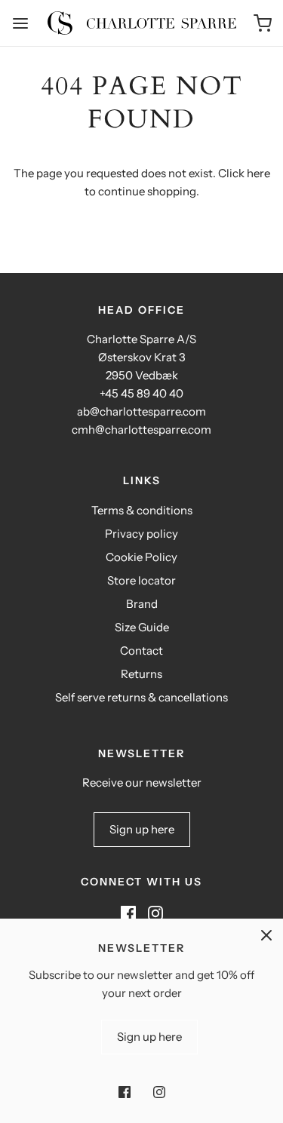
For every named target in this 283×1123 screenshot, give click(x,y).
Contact (141, 650)
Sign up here (141, 829)
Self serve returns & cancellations (141, 697)
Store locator (141, 580)
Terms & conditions (141, 510)
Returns (141, 674)
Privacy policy (141, 533)
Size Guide (142, 627)
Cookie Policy (141, 557)
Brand (142, 604)
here (258, 173)
